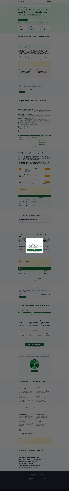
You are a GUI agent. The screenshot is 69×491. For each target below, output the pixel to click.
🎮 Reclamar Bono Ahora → (34, 249)
